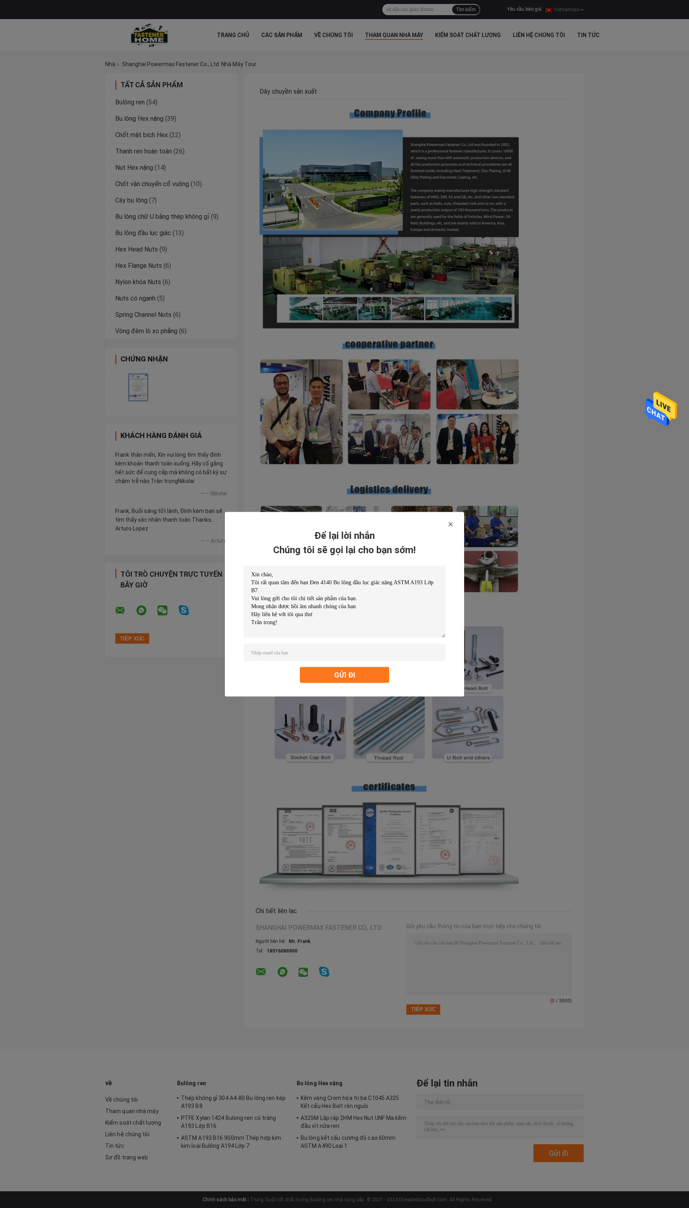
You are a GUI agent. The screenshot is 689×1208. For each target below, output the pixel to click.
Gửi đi (344, 674)
